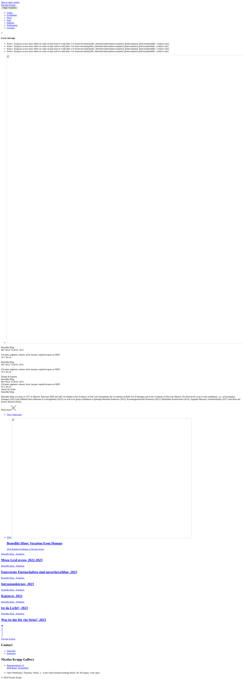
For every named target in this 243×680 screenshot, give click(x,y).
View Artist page (14, 414)
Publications (12, 25)
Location (11, 28)
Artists (10, 12)
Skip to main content (10, 2)
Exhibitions (12, 15)
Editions (10, 23)
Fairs (9, 20)
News (9, 17)
